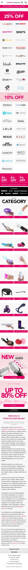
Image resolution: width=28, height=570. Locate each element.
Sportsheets (4, 429)
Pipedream (20, 506)
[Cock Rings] (7, 275)
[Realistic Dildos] (7, 259)
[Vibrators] (21, 210)
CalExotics (20, 427)
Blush (5, 431)
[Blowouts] (21, 341)
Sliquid (23, 429)
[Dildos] (7, 243)
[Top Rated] (7, 324)
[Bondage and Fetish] (21, 243)
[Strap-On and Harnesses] (7, 292)
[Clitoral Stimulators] (21, 275)
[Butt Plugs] (21, 259)
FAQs (14, 522)
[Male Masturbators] (21, 226)
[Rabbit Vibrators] (7, 341)
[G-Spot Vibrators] (7, 226)
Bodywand (4, 508)
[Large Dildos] (21, 292)
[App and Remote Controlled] (21, 324)
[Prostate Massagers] (21, 308)
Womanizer (11, 429)
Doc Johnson (18, 429)
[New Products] (7, 210)
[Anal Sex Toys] (7, 308)
